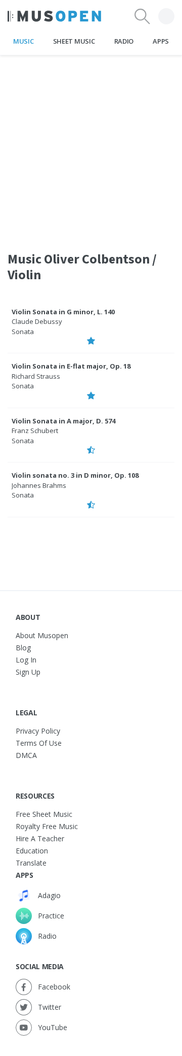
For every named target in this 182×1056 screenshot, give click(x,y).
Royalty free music (47, 826)
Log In (26, 660)
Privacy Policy (38, 731)
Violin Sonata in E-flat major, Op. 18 (71, 366)
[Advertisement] (91, 146)
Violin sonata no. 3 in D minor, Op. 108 (75, 475)
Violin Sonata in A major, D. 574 (63, 420)
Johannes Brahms (39, 485)
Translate (31, 863)
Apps (161, 41)
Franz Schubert (35, 430)
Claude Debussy (37, 321)
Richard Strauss (36, 376)
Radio (123, 41)
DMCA (26, 755)
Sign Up (28, 672)
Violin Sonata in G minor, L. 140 (63, 311)
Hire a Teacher (40, 838)
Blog (23, 647)
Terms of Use (39, 743)
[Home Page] (54, 16)
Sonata (23, 331)
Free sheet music (44, 814)
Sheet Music (74, 41)
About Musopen (42, 635)
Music (23, 41)
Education (32, 850)
